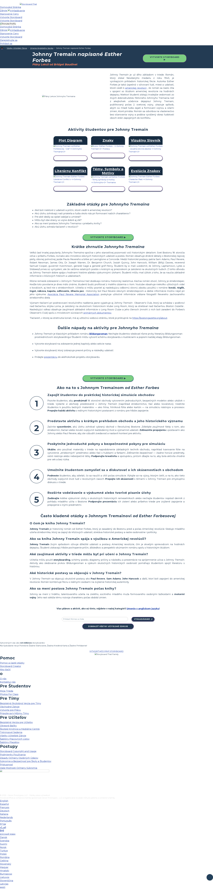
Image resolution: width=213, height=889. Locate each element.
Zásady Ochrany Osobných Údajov (19, 758)
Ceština (4, 860)
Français (4, 807)
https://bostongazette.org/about (149, 318)
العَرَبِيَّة (3, 827)
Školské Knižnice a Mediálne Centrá (20, 729)
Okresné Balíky (8, 725)
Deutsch (4, 810)
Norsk (3, 847)
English (4, 800)
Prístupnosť (6, 764)
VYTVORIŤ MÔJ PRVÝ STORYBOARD (106, 651)
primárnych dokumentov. (97, 313)
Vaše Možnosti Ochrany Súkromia (18, 768)
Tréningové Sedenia (11, 732)
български (6, 874)
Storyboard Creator (10, 666)
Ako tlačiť (5, 669)
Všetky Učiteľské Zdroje (17, 48)
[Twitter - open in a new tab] (1, 788)
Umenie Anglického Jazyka (41, 48)
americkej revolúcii (135, 88)
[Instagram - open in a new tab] (1, 784)
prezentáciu (50, 357)
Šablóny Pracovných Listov (14, 739)
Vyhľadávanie (142, 619)
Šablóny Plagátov (9, 742)
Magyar (4, 867)
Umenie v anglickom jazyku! (143, 608)
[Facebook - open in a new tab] (1, 780)
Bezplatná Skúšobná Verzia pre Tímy (20, 703)
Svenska (4, 840)
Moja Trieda (6, 691)
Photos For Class (9, 694)
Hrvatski (4, 870)
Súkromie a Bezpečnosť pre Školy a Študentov (25, 761)
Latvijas (4, 884)
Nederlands (6, 817)
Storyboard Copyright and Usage (18, 751)
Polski (3, 854)
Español (4, 804)
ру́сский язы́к (7, 834)
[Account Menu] (8, 23)
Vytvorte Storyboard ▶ (164, 58)
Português (6, 820)
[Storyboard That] (28, 4)
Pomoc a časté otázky (12, 663)
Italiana (4, 814)
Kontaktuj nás (8, 682)
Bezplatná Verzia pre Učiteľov (16, 722)
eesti (2, 887)
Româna (4, 857)
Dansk (3, 837)
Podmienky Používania (13, 754)
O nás (3, 678)
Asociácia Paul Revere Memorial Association (73, 294)
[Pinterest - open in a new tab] (1, 792)
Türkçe (4, 850)
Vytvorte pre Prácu (10, 710)
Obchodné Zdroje (9, 706)
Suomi (3, 844)
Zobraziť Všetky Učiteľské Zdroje (108, 626)
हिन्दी (2, 830)
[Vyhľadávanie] (16, 10)
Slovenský (5, 864)
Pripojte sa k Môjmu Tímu (14, 713)
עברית (3, 824)
